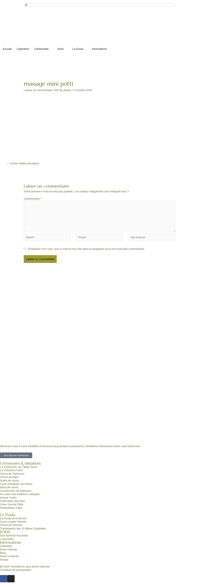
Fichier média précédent (23, 163)
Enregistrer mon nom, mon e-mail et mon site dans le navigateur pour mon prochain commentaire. (86, 248)
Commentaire (33, 198)
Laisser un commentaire (38, 90)
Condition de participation (15, 569)
